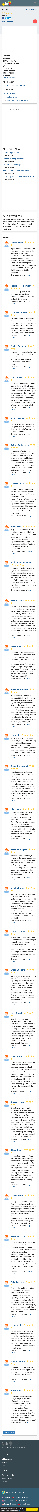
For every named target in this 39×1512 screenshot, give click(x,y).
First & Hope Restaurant (13, 153)
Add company (7, 1459)
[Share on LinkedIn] (9, 18)
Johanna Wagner (19, 849)
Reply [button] (29, 275)
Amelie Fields (17, 600)
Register (5, 1462)
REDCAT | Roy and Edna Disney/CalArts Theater (19, 177)
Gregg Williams (18, 970)
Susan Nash (17, 1390)
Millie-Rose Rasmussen (22, 562)
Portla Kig (15, 735)
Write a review (9, 1432)
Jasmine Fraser (18, 1236)
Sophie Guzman (18, 346)
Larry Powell (17, 1013)
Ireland (26, 1498)
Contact (4, 1482)
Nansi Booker (17, 377)
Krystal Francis (18, 1361)
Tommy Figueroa (19, 312)
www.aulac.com (9, 78)
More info (21, 1510)
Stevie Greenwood (19, 766)
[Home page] (6, 3)
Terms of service (8, 1475)
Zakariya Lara (17, 1282)
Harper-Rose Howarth (21, 286)
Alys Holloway (17, 888)
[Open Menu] (35, 3)
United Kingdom (10, 1504)
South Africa (22, 1501)
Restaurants (11, 97)
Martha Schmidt (19, 931)
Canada (17, 1498)
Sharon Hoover (18, 1102)
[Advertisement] (19, 41)
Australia (7, 1498)
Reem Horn (16, 526)
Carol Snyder (17, 242)
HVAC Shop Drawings (12, 165)
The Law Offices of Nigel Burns (16, 171)
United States (25, 1504)
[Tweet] (6, 18)
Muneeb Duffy (18, 483)
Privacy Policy (7, 1478)
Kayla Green (17, 646)
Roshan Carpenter (19, 689)
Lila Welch (16, 809)
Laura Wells (17, 1325)
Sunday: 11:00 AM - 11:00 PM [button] (14, 85)
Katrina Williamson (20, 445)
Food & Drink (9, 93)
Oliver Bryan (17, 1150)
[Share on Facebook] (3, 18)
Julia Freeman (18, 418)
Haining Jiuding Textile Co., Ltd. (16, 159)
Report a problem (31, 9)
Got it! (31, 1509)
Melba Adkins (17, 1056)
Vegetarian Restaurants (17, 100)
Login (4, 1465)
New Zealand (9, 1501)
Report (14, 277)
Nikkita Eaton (17, 1195)
